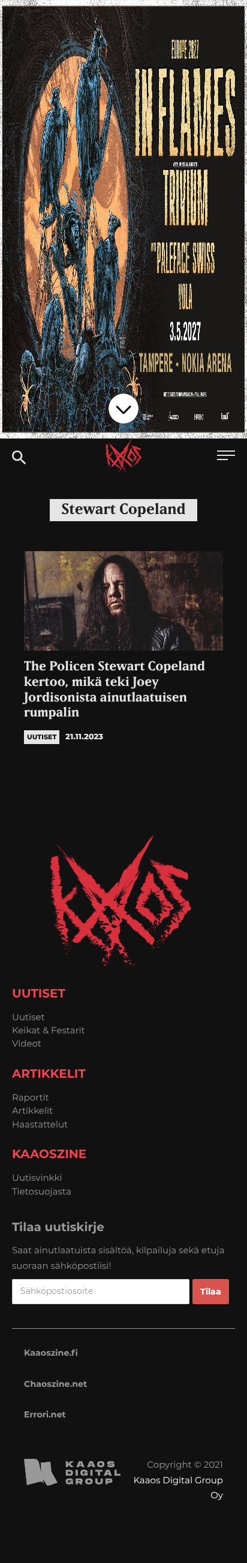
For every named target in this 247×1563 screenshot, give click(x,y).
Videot (26, 1043)
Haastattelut (40, 1124)
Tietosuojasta (41, 1191)
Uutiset (28, 1017)
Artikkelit (32, 1110)
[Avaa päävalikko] (226, 457)
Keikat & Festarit (48, 1030)
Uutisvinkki (37, 1177)
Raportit (30, 1097)
